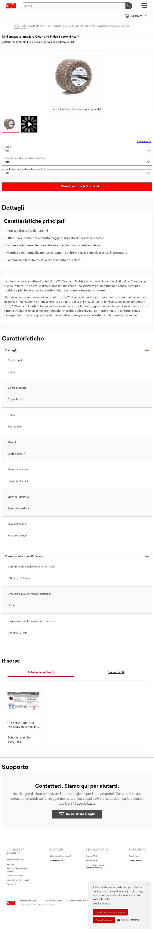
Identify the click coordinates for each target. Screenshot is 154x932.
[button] (128, 920)
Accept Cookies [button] (104, 920)
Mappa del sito (135, 861)
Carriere (10, 864)
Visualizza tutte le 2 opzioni (80, 186)
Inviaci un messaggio (80, 814)
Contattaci (134, 856)
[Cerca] (128, 5)
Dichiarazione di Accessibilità (83, 901)
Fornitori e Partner (15, 876)
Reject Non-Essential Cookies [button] (110, 912)
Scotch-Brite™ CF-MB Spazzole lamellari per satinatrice (22, 725)
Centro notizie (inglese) (60, 856)
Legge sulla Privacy (53, 901)
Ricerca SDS (91, 856)
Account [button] (136, 15)
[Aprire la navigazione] (144, 6)
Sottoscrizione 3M (58, 861)
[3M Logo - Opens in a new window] (11, 6)
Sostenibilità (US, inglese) (18, 880)
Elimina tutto (144, 141)
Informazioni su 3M (15, 860)
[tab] (41, 672)
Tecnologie (12, 885)
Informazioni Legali (28, 901)
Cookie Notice (101, 903)
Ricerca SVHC (91, 861)
